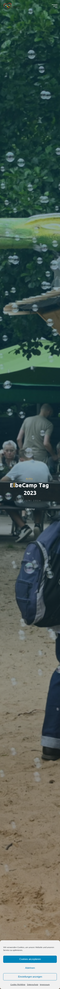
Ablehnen (30, 967)
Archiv (29, 478)
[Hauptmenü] (54, 6)
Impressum (45, 984)
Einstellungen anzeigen (30, 976)
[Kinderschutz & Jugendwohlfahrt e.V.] (13, 6)
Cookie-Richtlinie (17, 984)
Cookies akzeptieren (30, 959)
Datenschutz (32, 984)
